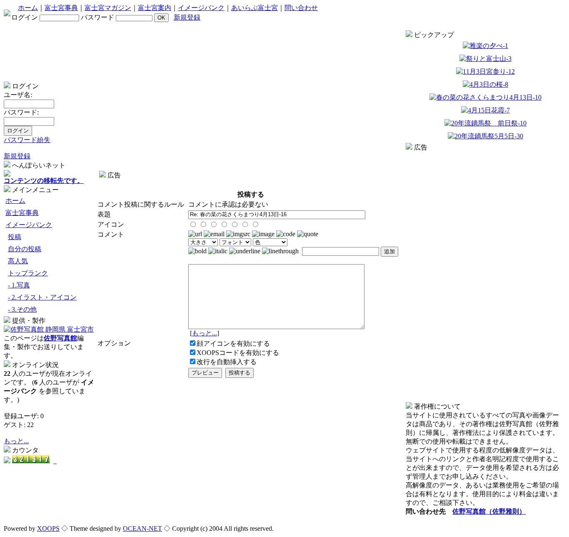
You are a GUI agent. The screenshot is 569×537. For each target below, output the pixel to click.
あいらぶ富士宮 (254, 7)
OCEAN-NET (142, 528)
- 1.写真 (19, 285)
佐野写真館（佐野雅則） (489, 511)
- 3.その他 (22, 309)
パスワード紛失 (27, 139)
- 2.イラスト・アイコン (42, 297)
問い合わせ (301, 7)
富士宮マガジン (108, 7)
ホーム (28, 7)
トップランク (28, 273)
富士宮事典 (61, 7)
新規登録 (187, 17)
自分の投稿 (24, 248)
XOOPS (48, 528)
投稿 (14, 236)
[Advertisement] (250, 183)
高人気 (18, 261)
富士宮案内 (154, 7)
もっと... (16, 441)
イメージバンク (201, 7)
